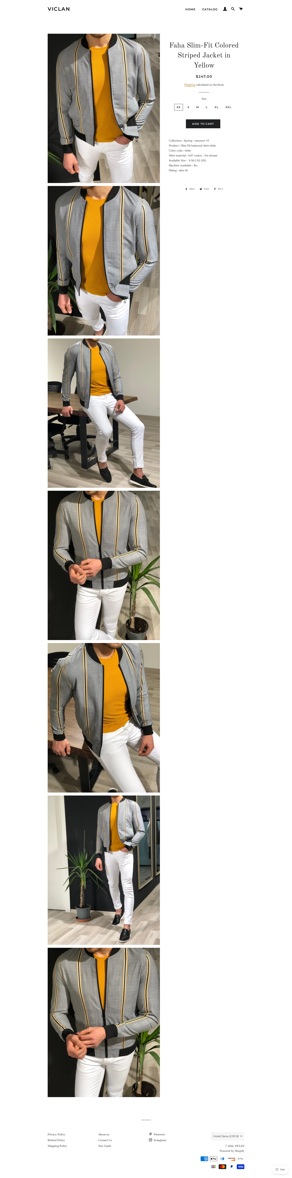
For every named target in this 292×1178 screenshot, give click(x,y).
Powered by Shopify (232, 1151)
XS (179, 107)
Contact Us (105, 1140)
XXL (228, 107)
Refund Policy (56, 1140)
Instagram (159, 1140)
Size (204, 99)
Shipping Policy (57, 1146)
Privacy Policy (56, 1134)
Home (190, 9)
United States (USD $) (226, 1136)
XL (217, 107)
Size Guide (104, 1146)
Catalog (210, 9)
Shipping (189, 84)
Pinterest (159, 1134)
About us (103, 1134)
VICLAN (59, 9)
